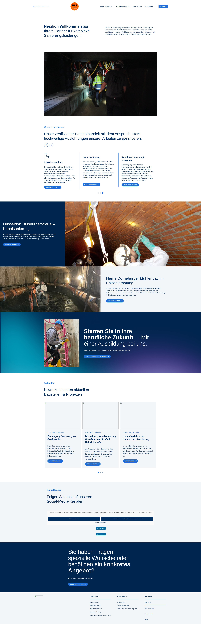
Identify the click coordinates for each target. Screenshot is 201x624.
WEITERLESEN (54, 461)
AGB (146, 620)
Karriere (149, 6)
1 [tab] (98, 472)
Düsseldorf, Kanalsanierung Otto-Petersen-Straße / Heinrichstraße (100, 439)
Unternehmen (122, 6)
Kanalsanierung (95, 612)
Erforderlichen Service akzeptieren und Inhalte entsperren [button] (127, 519)
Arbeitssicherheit (123, 605)
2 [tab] (100, 472)
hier (129, 350)
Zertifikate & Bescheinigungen (127, 609)
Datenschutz (149, 608)
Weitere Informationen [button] (100, 522)
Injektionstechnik (96, 609)
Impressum (149, 614)
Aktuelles (137, 6)
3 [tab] (102, 472)
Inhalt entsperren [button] (74, 519)
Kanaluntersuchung (96, 615)
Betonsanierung (95, 605)
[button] (163, 6)
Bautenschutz (94, 602)
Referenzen (121, 602)
